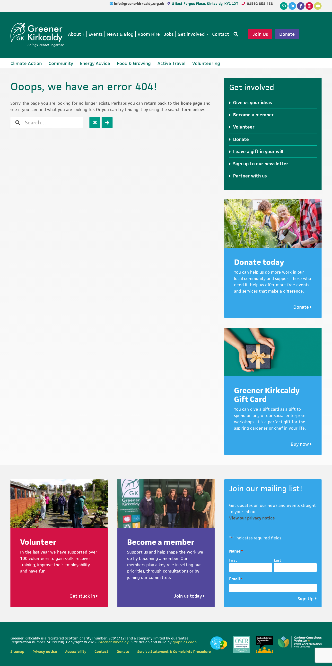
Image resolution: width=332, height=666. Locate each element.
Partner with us (250, 176)
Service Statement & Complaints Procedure (174, 651)
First (233, 560)
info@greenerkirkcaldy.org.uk (139, 3)
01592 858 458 (260, 3)
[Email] (284, 6)
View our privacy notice (252, 518)
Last (277, 560)
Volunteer (243, 127)
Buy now (300, 444)
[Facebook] (301, 6)
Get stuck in (83, 596)
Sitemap (17, 651)
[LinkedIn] (292, 6)
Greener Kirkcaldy (37, 32)
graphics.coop (185, 642)
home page (191, 103)
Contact (101, 651)
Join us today (188, 596)
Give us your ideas (252, 103)
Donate (287, 34)
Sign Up (305, 599)
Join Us (260, 34)
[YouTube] (318, 6)
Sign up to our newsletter (260, 164)
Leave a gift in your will (258, 151)
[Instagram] (309, 6)
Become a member (253, 115)
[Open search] (234, 34)
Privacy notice (45, 651)
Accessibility (75, 651)
